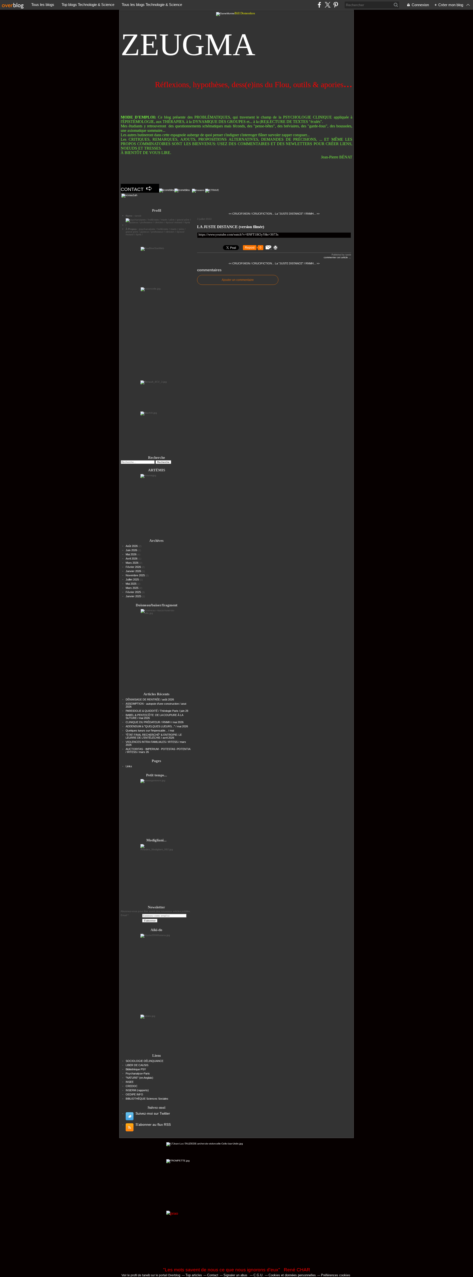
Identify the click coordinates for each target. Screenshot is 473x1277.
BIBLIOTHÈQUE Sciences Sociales (147, 1098)
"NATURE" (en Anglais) (139, 1077)
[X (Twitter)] (327, 5)
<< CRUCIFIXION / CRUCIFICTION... (251, 213)
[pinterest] (336, 5)
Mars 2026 (132, 562)
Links (129, 766)
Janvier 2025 (134, 596)
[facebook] (319, 5)
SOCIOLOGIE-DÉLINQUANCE (144, 1060)
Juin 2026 (132, 550)
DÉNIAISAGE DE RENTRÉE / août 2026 (150, 699)
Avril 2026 (132, 558)
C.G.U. (258, 1275)
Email (124, 915)
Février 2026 (134, 566)
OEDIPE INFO (134, 1094)
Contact (212, 1275)
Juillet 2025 (133, 579)
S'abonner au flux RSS (153, 1124)
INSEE (130, 1081)
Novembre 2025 (136, 575)
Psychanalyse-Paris (138, 1073)
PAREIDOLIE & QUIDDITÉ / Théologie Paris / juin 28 (157, 710)
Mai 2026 (131, 554)
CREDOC (131, 1086)
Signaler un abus (235, 1275)
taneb (146, 1275)
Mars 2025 (132, 587)
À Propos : (132, 229)
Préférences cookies (335, 1275)
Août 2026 (132, 546)
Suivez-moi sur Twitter (152, 1113)
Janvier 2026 (134, 571)
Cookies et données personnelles (292, 1275)
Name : (130, 215)
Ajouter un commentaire (238, 280)
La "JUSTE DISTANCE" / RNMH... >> (297, 213)
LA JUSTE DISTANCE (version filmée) (230, 227)
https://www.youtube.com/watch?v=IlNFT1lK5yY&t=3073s (238, 234)
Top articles (194, 1275)
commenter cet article (336, 257)
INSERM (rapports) (137, 1090)
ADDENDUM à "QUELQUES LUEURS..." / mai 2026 (157, 726)
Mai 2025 (131, 583)
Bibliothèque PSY (136, 1069)
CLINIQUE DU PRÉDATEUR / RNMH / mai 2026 (155, 722)
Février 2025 (134, 592)
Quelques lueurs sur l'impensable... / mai (150, 730)
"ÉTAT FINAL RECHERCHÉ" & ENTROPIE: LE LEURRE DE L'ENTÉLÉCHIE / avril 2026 (154, 736)
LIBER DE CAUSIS (137, 1065)
